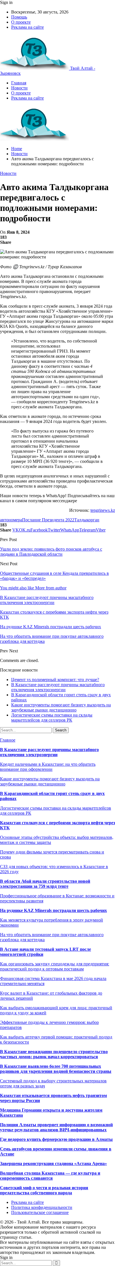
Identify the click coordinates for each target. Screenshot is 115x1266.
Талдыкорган (86, 519)
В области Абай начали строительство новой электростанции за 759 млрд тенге (45, 884)
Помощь (19, 17)
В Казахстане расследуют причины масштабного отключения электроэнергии (58, 687)
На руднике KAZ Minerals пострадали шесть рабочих (53, 910)
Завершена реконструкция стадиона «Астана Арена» (53, 1163)
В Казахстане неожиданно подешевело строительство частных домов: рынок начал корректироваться (54, 1054)
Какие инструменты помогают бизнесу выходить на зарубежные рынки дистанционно (61, 707)
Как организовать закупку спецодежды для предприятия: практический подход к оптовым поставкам (54, 966)
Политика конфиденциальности (41, 1207)
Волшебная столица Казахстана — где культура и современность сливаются (50, 1176)
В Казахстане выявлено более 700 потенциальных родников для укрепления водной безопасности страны (55, 1069)
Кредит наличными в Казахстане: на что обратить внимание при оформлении (47, 767)
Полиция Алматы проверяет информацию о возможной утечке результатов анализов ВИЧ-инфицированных (56, 1127)
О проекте (21, 22)
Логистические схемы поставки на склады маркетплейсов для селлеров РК (51, 717)
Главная (18, 82)
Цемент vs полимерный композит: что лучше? (55, 679)
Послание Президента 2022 (48, 519)
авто (4, 519)
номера (15, 519)
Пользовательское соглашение (40, 1212)
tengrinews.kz (102, 510)
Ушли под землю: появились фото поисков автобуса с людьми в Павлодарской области (51, 552)
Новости (19, 87)
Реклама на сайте (27, 27)
